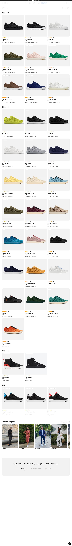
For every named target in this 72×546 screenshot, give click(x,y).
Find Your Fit (44, 2)
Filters (6, 7)
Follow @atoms (65, 422)
